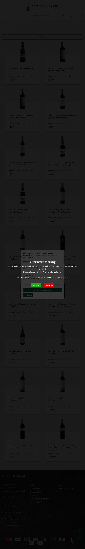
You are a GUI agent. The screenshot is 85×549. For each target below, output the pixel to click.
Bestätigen (36, 285)
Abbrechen (49, 285)
